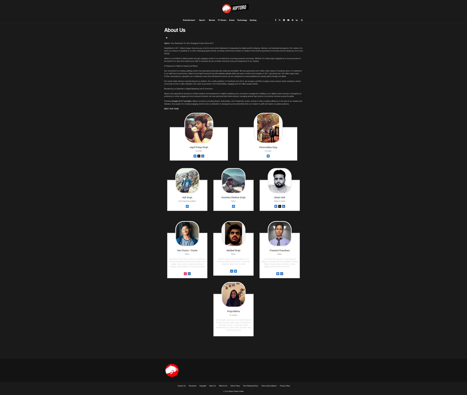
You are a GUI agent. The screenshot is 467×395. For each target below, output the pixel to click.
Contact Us (182, 386)
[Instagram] (185, 273)
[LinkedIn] (189, 273)
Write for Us (223, 386)
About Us (212, 386)
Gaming (253, 20)
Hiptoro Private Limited (235, 391)
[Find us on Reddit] (284, 20)
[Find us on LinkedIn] (297, 20)
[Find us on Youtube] (288, 20)
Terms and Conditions (269, 386)
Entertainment (189, 20)
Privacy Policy (285, 386)
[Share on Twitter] (165, 37)
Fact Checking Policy (250, 386)
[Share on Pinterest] (166, 37)
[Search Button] (302, 20)
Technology (242, 20)
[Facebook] (235, 271)
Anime (231, 20)
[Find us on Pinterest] (292, 20)
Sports (202, 20)
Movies (212, 20)
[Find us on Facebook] (275, 20)
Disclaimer (192, 386)
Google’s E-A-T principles (181, 101)
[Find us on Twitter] (280, 20)
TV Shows (222, 20)
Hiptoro (167, 43)
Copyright (202, 386)
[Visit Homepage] (233, 8)
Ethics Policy (235, 386)
